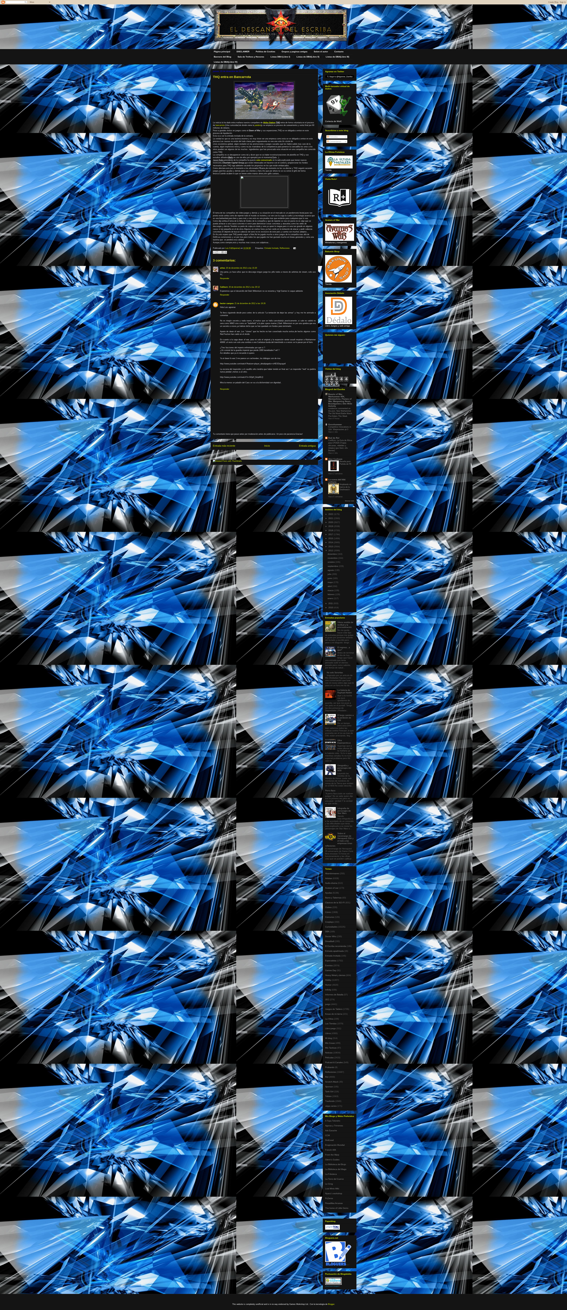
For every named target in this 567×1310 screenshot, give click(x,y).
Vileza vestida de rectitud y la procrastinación (345, 624)
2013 (331, 546)
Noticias (329, 1052)
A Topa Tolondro (332, 1121)
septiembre (333, 566)
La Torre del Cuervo (334, 1179)
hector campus (227, 303)
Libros (328, 1033)
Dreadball (329, 941)
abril (330, 586)
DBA (327, 931)
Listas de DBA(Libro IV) (225, 62)
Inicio (267, 446)
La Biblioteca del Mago (335, 1169)
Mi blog (328, 1038)
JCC (327, 999)
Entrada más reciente (224, 446)
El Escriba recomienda (335, 946)
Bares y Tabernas (333, 897)
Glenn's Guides (332, 1159)
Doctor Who (330, 936)
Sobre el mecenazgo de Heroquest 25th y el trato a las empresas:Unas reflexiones (339, 839)
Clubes (328, 907)
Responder (224, 278)
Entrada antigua (307, 446)
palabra (258, 125)
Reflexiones (285, 248)
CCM (327, 1135)
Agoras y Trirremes (334, 1125)
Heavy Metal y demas (335, 975)
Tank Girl (329, 1091)
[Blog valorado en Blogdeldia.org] (333, 1281)
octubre (331, 562)
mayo (330, 582)
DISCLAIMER (243, 51)
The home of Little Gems (336, 1208)
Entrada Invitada (271, 248)
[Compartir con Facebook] (222, 252)
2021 (331, 518)
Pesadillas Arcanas (334, 1203)
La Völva (329, 1019)
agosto (331, 570)
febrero (331, 594)
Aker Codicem (335, 459)
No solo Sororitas (335, 672)
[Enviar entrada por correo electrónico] (294, 248)
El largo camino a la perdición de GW (345, 717)
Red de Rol (333, 438)
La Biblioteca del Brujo (335, 1164)
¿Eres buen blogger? (332, 1286)
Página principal (222, 51)
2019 (331, 526)
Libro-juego (330, 1028)
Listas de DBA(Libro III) (337, 57)
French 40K (330, 1150)
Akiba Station (269, 122)
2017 (331, 534)
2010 (331, 607)
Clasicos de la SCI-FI (335, 902)
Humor (328, 985)
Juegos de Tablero (333, 1009)
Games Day (330, 970)
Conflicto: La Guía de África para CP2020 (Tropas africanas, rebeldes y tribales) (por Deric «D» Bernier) (340, 445)
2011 (330, 603)
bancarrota (220, 125)
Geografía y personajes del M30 (344, 768)
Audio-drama (331, 883)
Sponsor (329, 1086)
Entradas (333, 137)
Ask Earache (331, 1130)
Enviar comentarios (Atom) (270, 455)
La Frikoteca (331, 1174)
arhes (222, 268)
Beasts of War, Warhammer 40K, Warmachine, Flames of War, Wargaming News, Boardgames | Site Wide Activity (340, 400)
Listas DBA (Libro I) (280, 57)
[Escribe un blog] (217, 252)
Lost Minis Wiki (332, 1188)
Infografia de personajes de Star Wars (344, 810)
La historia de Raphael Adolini (344, 691)
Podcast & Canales (334, 1062)
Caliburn (224, 287)
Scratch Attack (331, 1082)
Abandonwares (332, 873)
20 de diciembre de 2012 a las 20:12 (244, 287)
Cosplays (329, 922)
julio (330, 574)
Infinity (328, 990)
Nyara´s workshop (333, 1193)
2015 (331, 538)
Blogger (331, 1304)
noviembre (333, 558)
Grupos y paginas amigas (294, 51)
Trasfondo (330, 1101)
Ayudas (328, 893)
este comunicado (264, 160)
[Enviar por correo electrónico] (214, 252)
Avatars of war (332, 888)
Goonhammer (335, 424)
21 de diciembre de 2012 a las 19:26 (249, 303)
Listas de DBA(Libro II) (307, 57)
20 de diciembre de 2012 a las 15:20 (241, 268)
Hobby (328, 980)
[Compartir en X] (219, 252)
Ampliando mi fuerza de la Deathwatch (345, 487)
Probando (329, 1067)
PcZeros (329, 1198)
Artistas (328, 878)
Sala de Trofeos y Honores (251, 57)
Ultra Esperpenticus (344, 741)
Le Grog (329, 1184)
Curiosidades (331, 927)
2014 (331, 542)
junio (330, 578)
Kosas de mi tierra (333, 1014)
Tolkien (328, 1096)
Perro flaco (330, 790)
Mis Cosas (330, 1043)
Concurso (329, 917)
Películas (329, 1057)
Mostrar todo (349, 501)
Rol (326, 1077)
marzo (331, 590)
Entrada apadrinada (334, 951)
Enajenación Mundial (335, 1145)
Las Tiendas (331, 1023)
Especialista (330, 960)
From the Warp (332, 1155)
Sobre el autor (321, 51)
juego (327, 1004)
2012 (331, 550)
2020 (331, 522)
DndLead (329, 1140)
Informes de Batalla (334, 994)
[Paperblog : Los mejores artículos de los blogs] (332, 1229)
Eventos (329, 965)
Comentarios (335, 141)
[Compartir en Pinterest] (225, 252)
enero (331, 598)
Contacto (339, 51)
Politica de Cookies (265, 51)
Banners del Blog (222, 57)
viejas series (331, 1106)
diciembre (332, 554)
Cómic (328, 912)
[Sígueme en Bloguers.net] (338, 1265)
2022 (331, 514)
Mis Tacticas (331, 1048)
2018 (331, 530)
